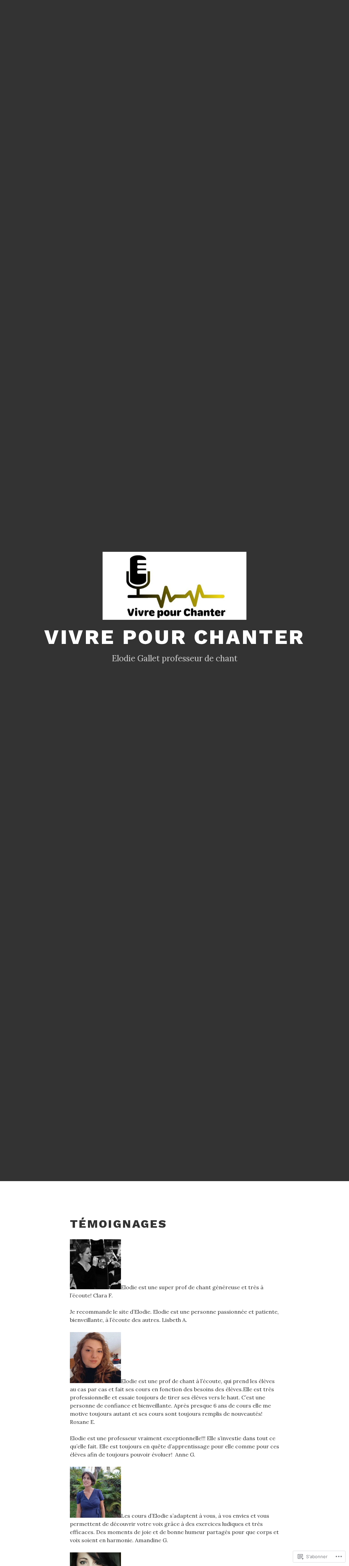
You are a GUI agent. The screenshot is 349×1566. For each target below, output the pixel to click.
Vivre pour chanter (174, 637)
